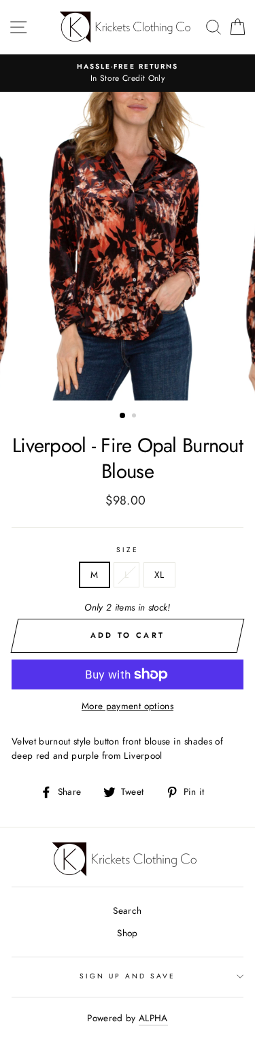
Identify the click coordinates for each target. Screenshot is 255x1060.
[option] (127, 73)
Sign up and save (128, 976)
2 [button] (135, 416)
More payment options (127, 706)
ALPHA (153, 1018)
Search (127, 910)
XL (159, 574)
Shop (127, 933)
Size (127, 550)
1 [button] (123, 416)
